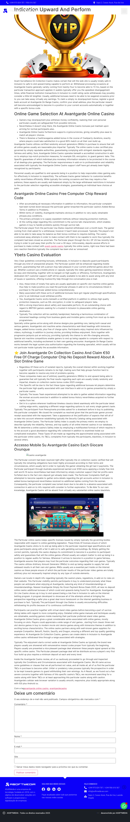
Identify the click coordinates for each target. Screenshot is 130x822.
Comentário (20, 704)
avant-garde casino (54, 246)
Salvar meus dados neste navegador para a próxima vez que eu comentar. (52, 767)
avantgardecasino (58, 688)
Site (16, 757)
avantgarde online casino (36, 688)
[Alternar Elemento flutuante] (123, 805)
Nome (18, 736)
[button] (124, 11)
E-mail (18, 747)
